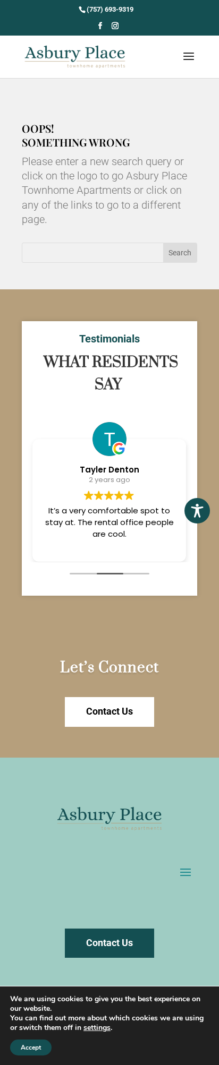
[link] (109, 9)
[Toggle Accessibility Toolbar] (197, 511)
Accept (31, 1047)
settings (97, 1028)
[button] (100, 29)
